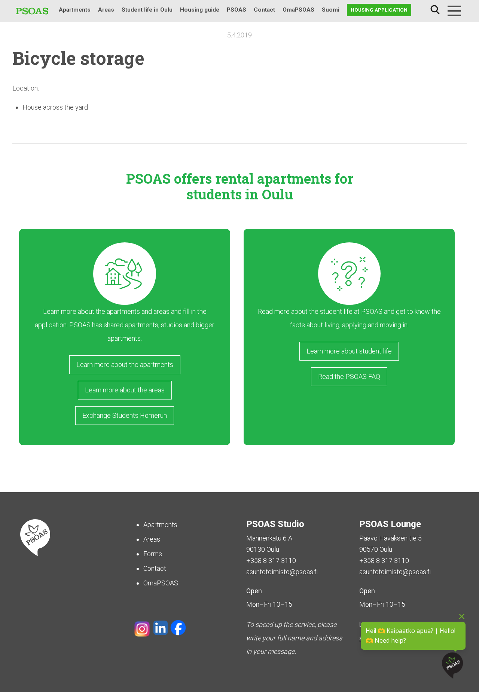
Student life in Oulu (147, 9)
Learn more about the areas (125, 390)
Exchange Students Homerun (124, 415)
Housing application (379, 10)
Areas (106, 9)
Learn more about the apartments (124, 364)
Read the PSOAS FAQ (349, 376)
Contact (264, 9)
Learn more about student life (349, 351)
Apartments (75, 9)
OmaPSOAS (298, 9)
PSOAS (236, 9)
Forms (152, 554)
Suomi (330, 9)
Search (435, 10)
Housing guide (199, 9)
